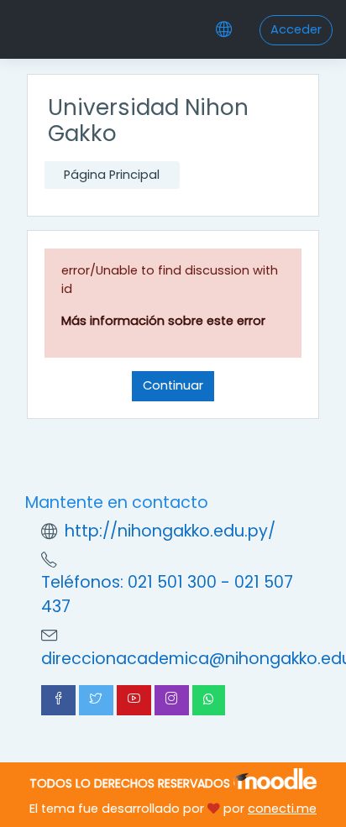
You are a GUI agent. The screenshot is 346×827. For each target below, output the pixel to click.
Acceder (296, 29)
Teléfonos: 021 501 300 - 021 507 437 (167, 594)
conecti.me (282, 808)
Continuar (173, 385)
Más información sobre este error (163, 320)
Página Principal (112, 174)
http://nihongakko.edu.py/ (170, 531)
